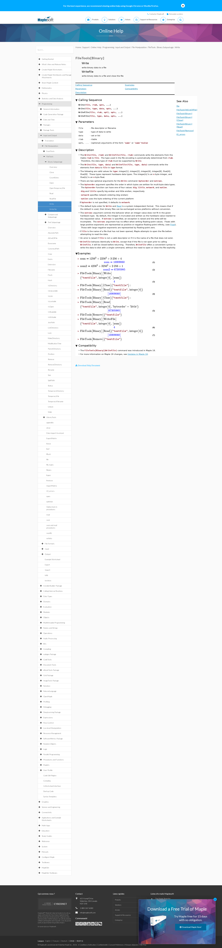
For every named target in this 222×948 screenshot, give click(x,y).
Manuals (45, 852)
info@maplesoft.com (88, 912)
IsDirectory (52, 285)
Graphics (45, 802)
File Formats (49, 544)
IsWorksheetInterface (52, 786)
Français (56, 941)
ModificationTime (54, 343)
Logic (45, 749)
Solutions (118, 905)
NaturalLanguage (49, 691)
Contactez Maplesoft (156, 14)
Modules (46, 612)
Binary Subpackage (55, 162)
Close (51, 172)
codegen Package (49, 654)
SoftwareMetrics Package (53, 738)
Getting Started (48, 59)
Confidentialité (102, 945)
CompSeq (47, 781)
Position (51, 354)
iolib (46, 575)
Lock (50, 333)
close (48, 428)
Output (48, 554)
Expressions (48, 717)
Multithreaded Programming (54, 623)
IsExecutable (53, 291)
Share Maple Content (50, 83)
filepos (48, 470)
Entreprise (118, 920)
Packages (46, 125)
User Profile (48, 770)
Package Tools (48, 130)
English (47, 941)
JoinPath (51, 322)
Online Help (96, 47)
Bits (44, 644)
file (47, 459)
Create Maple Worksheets (52, 70)
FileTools (49, 156)
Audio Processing (50, 638)
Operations (47, 633)
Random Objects (49, 744)
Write (51, 204)
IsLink (50, 296)
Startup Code (48, 791)
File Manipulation (51, 146)
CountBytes (54, 177)
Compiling (47, 649)
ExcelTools (50, 151)
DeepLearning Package (52, 712)
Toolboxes (46, 862)
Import (47, 570)
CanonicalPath (53, 249)
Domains (46, 601)
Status (50, 386)
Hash (50, 280)
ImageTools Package (51, 681)
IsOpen (51, 307)
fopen (48, 475)
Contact (79, 893)
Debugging (47, 707)
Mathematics (47, 88)
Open (51, 183)
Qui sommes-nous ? (46, 893)
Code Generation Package (53, 114)
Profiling (46, 702)
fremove (49, 480)
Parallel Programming (51, 754)
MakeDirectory (54, 338)
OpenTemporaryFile (57, 188)
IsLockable (52, 301)
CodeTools (47, 659)
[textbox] (101, 258)
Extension (52, 264)
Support (86, 47)
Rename (51, 370)
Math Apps (46, 825)
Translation (49, 141)
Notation (46, 686)
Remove (51, 359)
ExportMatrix (51, 438)
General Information (51, 109)
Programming (47, 104)
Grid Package (48, 675)
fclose (48, 444)
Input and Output (50, 135)
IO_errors (50, 491)
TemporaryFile (53, 396)
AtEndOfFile (52, 238)
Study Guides (47, 836)
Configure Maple (48, 857)
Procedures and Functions (53, 760)
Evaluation (47, 607)
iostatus (48, 580)
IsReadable (52, 312)
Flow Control (48, 723)
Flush (50, 275)
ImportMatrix (51, 486)
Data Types (47, 596)
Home (78, 47)
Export (47, 565)
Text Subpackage (54, 222)
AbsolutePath (53, 233)
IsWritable (52, 317)
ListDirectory (53, 328)
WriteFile (53, 209)
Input (47, 549)
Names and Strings (50, 628)
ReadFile (52, 199)
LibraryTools (51, 417)
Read (51, 193)
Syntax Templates (50, 796)
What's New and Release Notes (54, 64)
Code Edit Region (49, 775)
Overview (53, 167)
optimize (49, 501)
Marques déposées (132, 945)
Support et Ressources (123, 915)
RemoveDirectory (55, 364)
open (48, 496)
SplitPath (51, 380)
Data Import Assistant (55, 433)
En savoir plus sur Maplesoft (47, 926)
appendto (50, 422)
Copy (50, 254)
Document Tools (49, 665)
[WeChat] (100, 924)
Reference (46, 841)
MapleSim (45, 868)
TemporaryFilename (55, 401)
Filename (51, 270)
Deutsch (64, 941)
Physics (45, 93)
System (44, 846)
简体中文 (80, 941)
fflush (48, 454)
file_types (50, 465)
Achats (117, 910)
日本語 (71, 941)
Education (45, 831)
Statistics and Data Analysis (52, 98)
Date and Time (49, 119)
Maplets (46, 765)
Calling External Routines (53, 591)
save (48, 520)
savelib (49, 533)
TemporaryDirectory (56, 391)
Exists (50, 259)
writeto (49, 538)
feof (47, 449)
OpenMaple (47, 696)
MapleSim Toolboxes (49, 873)
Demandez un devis (176, 14)
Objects (46, 617)
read (48, 515)
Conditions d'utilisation (88, 945)
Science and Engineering (51, 807)
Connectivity (47, 812)
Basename (52, 243)
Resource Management (52, 733)
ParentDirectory (54, 349)
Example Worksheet (52, 559)
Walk (50, 412)
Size (49, 375)
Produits (118, 900)
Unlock (50, 407)
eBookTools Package (51, 670)
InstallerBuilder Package (52, 586)
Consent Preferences (116, 945)
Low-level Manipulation (52, 728)
